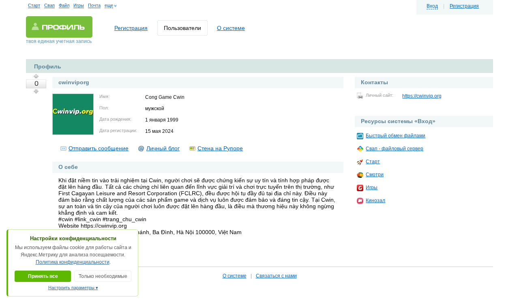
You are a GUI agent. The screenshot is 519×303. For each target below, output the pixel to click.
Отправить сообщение (99, 148)
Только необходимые (103, 276)
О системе (231, 28)
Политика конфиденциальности (72, 262)
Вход (432, 6)
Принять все (43, 276)
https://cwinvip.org (422, 96)
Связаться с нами (276, 276)
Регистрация (464, 6)
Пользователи (182, 28)
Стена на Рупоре (220, 148)
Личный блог (163, 148)
